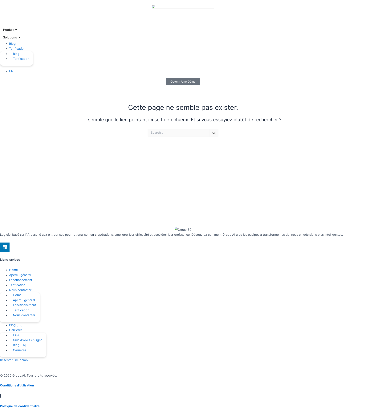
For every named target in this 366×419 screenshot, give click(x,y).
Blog (12, 43)
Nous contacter (20, 290)
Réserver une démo (14, 360)
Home (13, 270)
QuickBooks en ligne (27, 340)
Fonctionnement (20, 280)
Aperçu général (20, 275)
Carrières (15, 330)
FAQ (16, 335)
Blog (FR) (15, 325)
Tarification (17, 48)
